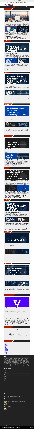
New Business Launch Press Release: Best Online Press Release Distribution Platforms (17, 335)
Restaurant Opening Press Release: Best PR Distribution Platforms (14, 336)
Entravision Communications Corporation (10, 165)
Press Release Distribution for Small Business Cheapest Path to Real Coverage (15, 38)
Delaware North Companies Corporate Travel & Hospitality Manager (14, 85)
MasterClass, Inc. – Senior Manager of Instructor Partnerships (13, 70)
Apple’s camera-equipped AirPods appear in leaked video (11, 318)
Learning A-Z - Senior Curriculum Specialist (11, 53)
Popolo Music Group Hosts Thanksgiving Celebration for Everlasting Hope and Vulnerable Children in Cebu (15, 333)
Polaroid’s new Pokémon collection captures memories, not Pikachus (14, 322)
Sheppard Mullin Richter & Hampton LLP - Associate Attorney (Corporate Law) (15, 195)
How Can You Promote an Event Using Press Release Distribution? (13, 424)
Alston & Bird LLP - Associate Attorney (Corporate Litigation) (13, 197)
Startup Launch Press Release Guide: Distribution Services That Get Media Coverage (15, 425)
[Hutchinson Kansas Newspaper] (8, 5)
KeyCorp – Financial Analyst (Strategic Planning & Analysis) (13, 212)
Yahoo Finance (7, 324)
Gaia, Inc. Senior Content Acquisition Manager (23, 159)
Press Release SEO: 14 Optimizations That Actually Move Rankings (11, 32)
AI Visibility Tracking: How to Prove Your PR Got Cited (23, 32)
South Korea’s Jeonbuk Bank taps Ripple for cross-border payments (16, 408)
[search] (26, 7)
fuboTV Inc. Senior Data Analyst (9, 148)
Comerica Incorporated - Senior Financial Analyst (23, 223)
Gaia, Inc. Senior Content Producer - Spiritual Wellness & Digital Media (14, 163)
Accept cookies (31, 427)
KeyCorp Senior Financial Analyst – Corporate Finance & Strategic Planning (11, 223)
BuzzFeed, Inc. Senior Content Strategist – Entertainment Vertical (11, 159)
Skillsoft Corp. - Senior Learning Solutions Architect (12, 68)
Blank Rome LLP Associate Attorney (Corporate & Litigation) (11, 191)
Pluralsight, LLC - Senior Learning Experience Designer (12, 69)
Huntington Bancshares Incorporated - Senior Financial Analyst (13, 227)
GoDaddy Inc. (6, 255)
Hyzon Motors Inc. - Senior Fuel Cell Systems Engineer (23, 127)
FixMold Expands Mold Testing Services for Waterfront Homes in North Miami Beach (16, 337)
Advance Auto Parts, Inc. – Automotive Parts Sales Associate (13, 131)
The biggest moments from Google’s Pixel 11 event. (12, 307)
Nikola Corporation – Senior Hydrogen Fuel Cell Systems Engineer (11, 127)
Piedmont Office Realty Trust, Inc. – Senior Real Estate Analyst (13, 290)
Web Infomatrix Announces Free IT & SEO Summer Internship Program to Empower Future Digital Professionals (17, 331)
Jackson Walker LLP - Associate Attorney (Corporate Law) (23, 191)
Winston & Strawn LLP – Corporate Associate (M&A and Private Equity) (14, 196)
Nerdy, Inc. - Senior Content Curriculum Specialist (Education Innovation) (23, 64)
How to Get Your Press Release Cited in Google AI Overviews (13, 37)
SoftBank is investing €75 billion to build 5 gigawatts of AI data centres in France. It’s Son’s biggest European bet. (16, 329)
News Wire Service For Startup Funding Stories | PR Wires (13, 334)
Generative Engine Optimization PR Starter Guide (11, 36)
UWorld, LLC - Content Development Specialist (11, 64)
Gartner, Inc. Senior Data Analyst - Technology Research (23, 255)
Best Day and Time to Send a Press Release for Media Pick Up (13, 21)
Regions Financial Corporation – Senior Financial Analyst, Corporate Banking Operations (17, 228)
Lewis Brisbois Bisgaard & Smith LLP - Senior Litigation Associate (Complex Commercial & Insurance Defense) (17, 180)
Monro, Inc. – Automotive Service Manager (11, 132)
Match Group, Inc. (7, 244)
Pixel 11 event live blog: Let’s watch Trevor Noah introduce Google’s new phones (23, 318)
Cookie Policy (19, 427)
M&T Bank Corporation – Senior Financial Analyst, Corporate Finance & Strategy (16, 229)
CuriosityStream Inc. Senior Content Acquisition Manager (13, 164)
